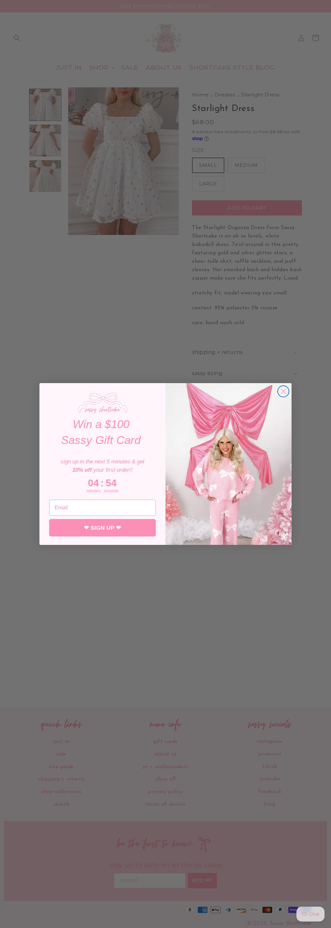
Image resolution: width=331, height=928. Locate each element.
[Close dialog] (283, 391)
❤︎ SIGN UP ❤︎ (102, 528)
